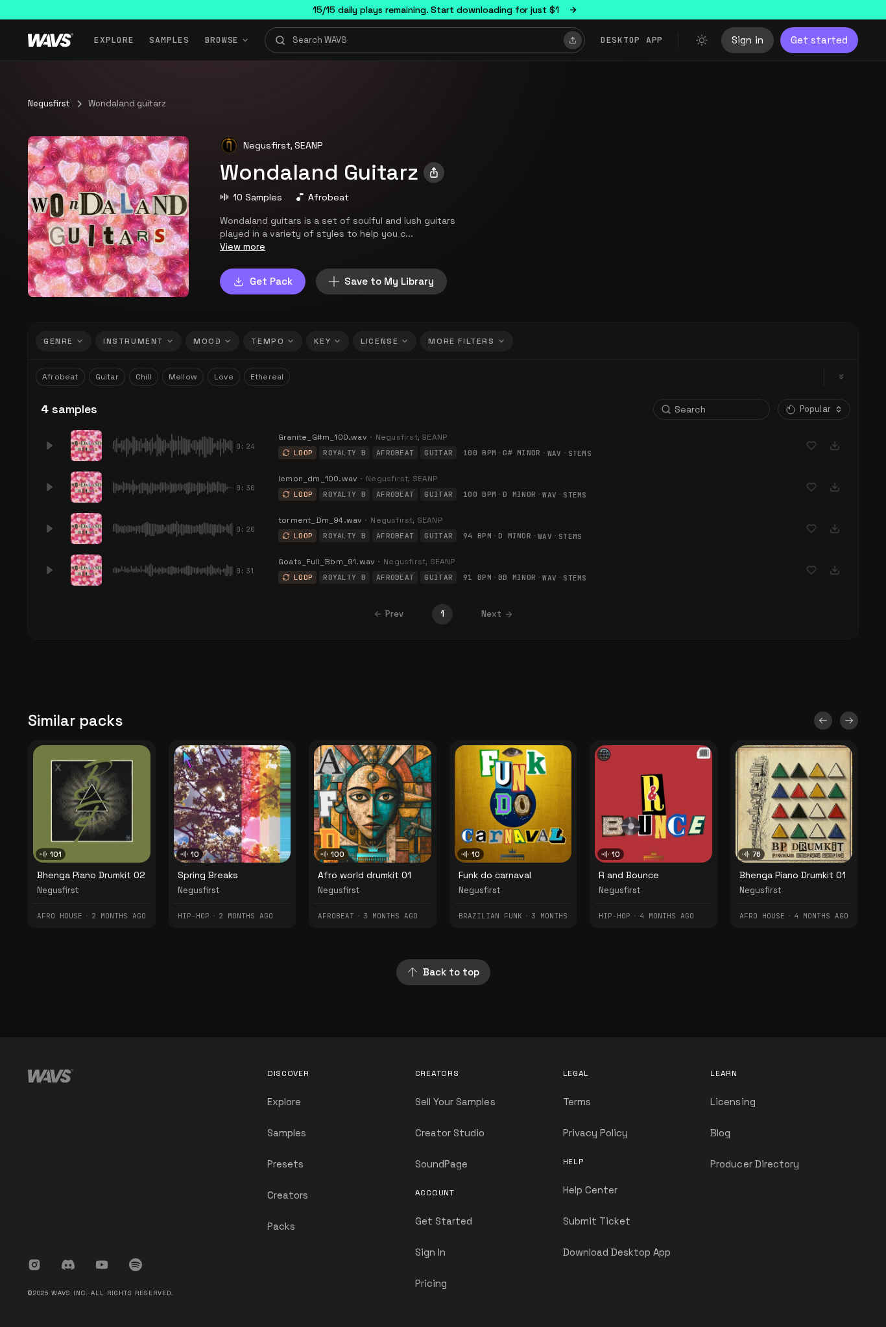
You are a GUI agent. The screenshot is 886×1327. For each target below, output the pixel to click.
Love (223, 377)
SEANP (308, 145)
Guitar (107, 377)
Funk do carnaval (495, 875)
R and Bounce (629, 875)
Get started (819, 40)
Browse (222, 39)
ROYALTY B (344, 452)
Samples (169, 39)
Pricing (431, 1283)
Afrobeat (328, 197)
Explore (114, 39)
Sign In (430, 1252)
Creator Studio (450, 1133)
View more (242, 246)
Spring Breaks (208, 875)
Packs (281, 1226)
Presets (285, 1164)
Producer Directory (754, 1164)
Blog (720, 1133)
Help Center (590, 1190)
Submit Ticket (597, 1221)
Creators (287, 1195)
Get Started (444, 1221)
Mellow (183, 377)
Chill (144, 377)
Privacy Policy (596, 1133)
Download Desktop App (617, 1252)
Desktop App (632, 39)
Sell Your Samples (455, 1101)
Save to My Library (389, 281)
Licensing (732, 1101)
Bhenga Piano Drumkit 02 (91, 875)
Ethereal (267, 377)
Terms (577, 1101)
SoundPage (441, 1164)
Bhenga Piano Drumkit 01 (792, 875)
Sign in (747, 40)
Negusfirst (49, 103)
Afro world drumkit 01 (364, 875)
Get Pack (271, 281)
